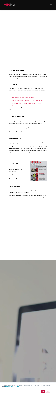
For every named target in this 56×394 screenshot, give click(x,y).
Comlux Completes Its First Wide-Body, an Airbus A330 (23, 97)
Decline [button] (48, 391)
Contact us (11, 154)
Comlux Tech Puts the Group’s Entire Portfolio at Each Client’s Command (27, 100)
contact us (14, 131)
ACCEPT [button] (43, 391)
